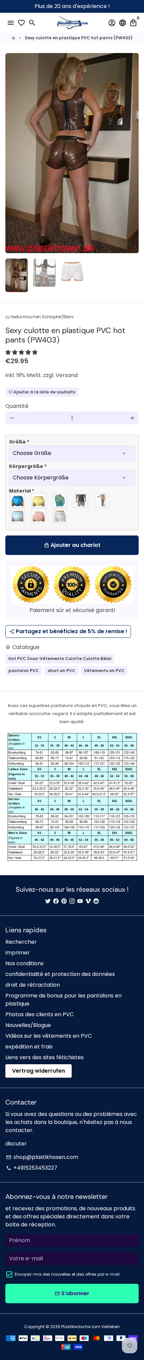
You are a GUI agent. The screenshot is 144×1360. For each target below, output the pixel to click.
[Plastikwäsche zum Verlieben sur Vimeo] (88, 901)
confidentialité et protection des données (60, 974)
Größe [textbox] (19, 441)
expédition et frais (29, 1046)
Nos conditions (24, 963)
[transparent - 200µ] (102, 500)
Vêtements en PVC (104, 670)
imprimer (17, 952)
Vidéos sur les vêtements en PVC (48, 1036)
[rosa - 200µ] (39, 515)
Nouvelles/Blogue (28, 1025)
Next (132, 153)
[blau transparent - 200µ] (18, 500)
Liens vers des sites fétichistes (44, 1057)
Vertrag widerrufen (38, 1071)
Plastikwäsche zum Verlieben (90, 1326)
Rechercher (21, 942)
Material (21, 490)
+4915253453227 (31, 1168)
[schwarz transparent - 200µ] (81, 500)
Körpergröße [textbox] (28, 466)
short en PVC (61, 670)
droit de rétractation (32, 985)
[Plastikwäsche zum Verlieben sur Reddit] (96, 901)
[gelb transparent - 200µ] (39, 500)
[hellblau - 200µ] (18, 515)
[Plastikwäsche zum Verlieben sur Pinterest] (64, 901)
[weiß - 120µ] (60, 515)
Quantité (16, 406)
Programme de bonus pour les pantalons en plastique (63, 999)
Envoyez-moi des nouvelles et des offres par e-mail (67, 1274)
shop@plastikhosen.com (42, 1157)
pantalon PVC (23, 670)
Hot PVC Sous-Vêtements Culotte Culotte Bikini (59, 658)
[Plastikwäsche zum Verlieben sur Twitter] (48, 901)
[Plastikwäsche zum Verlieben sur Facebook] (56, 901)
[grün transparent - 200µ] (60, 500)
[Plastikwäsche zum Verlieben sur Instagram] (72, 901)
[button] (22, 352)
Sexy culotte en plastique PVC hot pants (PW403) (79, 38)
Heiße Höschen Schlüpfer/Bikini (39, 317)
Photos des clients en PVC (39, 1014)
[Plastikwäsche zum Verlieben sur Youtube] (80, 901)
